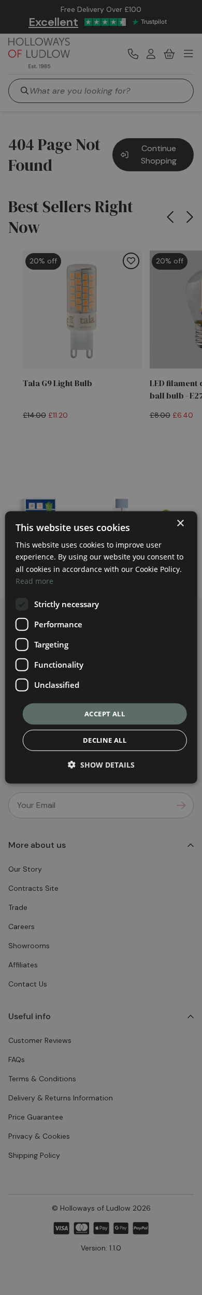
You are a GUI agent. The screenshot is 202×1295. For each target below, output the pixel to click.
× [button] (180, 523)
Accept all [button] (104, 713)
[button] (101, 765)
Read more (34, 580)
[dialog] (101, 647)
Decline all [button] (104, 740)
